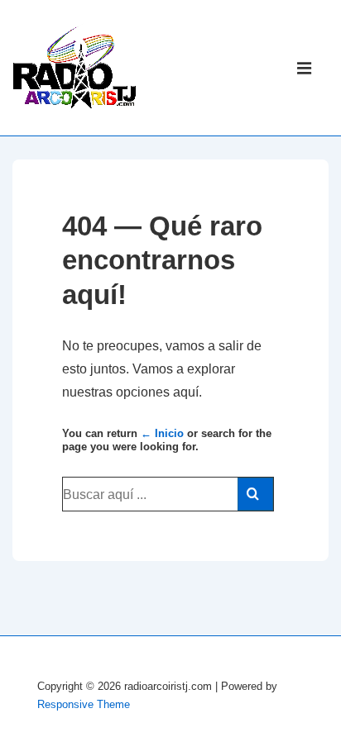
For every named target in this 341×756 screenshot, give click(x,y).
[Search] (255, 494)
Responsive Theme (83, 704)
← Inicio (162, 433)
